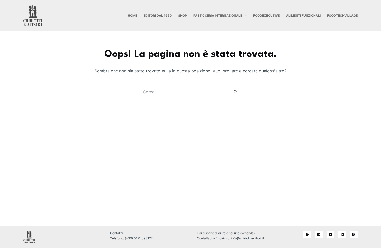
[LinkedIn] (342, 234)
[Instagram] (319, 234)
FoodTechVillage (342, 15)
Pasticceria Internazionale (217, 15)
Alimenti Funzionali (303, 15)
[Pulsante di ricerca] (235, 92)
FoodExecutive (266, 15)
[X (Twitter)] (354, 234)
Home (132, 15)
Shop (182, 15)
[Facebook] (307, 234)
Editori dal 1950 (158, 15)
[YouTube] (330, 234)
